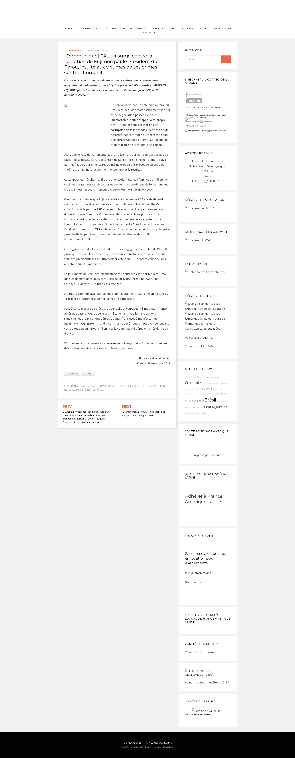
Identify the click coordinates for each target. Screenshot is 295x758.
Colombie (193, 382)
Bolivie (200, 377)
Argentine (220, 407)
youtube (221, 130)
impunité (80, 389)
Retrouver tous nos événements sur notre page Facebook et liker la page (205, 116)
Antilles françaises (220, 383)
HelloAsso (216, 455)
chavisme (199, 408)
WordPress (169, 747)
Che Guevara (222, 401)
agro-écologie (190, 377)
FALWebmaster (99, 50)
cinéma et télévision (193, 389)
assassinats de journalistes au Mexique (200, 394)
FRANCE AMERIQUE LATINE (158, 742)
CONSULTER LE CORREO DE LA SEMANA (204, 107)
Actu (79, 385)
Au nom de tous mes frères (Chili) (207, 682)
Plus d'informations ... (199, 573)
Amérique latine (194, 400)
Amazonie (190, 407)
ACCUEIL (68, 28)
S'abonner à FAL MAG (199, 346)
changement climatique (195, 413)
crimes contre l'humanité (143, 385)
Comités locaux (221, 28)
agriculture (221, 393)
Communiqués (107, 385)
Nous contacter (195, 582)
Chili (207, 407)
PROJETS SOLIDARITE (165, 28)
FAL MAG (202, 28)
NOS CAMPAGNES (139, 28)
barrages (218, 389)
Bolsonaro (208, 388)
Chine (206, 377)
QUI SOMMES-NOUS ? (89, 28)
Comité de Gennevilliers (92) (199, 672)
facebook (196, 121)
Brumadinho (207, 383)
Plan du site (147, 32)
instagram (202, 130)
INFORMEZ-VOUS (115, 28)
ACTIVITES (187, 28)
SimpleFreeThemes (143, 747)
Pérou (100, 389)
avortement (215, 377)
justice (91, 389)
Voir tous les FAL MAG (199, 337)
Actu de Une (90, 385)
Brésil (210, 400)
